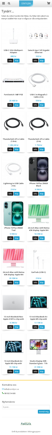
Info (10, 60)
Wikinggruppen (34, 431)
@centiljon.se (13, 389)
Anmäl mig (44, 411)
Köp (16, 60)
